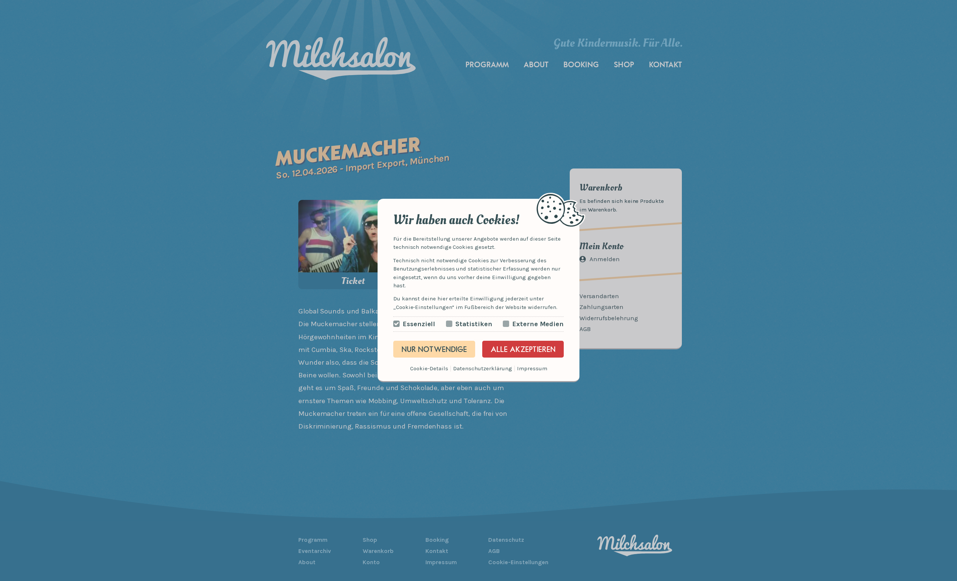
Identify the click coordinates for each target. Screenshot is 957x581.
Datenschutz (469, 368)
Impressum (532, 368)
